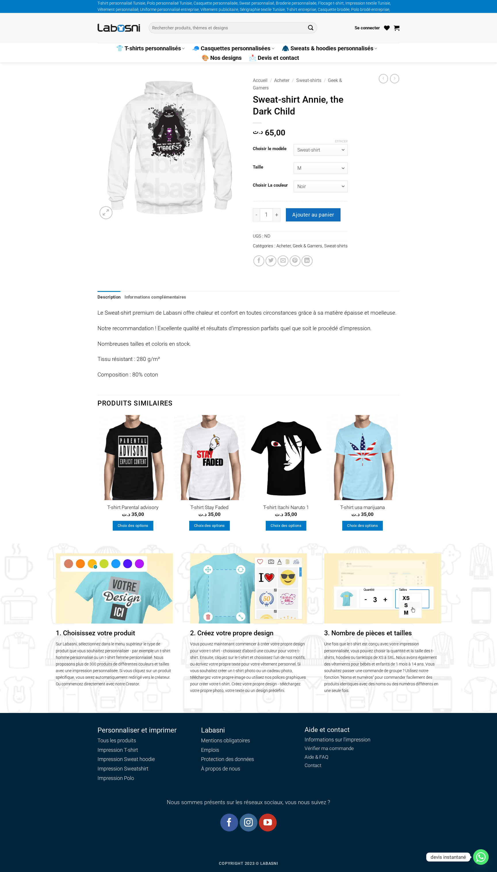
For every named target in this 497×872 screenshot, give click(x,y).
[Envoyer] (310, 27)
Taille (258, 167)
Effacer (341, 141)
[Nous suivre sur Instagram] (248, 822)
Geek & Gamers (307, 245)
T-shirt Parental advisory (132, 507)
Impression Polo (116, 778)
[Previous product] (394, 78)
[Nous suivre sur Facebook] (229, 822)
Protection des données (227, 759)
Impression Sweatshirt (123, 769)
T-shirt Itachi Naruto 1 (286, 507)
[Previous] (97, 478)
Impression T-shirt (118, 750)
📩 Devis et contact (274, 57)
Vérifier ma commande (329, 748)
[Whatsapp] (481, 857)
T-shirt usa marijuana (362, 507)
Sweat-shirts (308, 80)
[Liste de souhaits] (387, 28)
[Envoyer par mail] (283, 260)
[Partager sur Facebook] (258, 260)
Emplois (210, 750)
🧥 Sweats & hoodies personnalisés (327, 48)
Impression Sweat (118, 759)
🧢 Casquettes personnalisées (231, 48)
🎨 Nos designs (222, 57)
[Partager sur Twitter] (270, 260)
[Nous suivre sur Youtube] (267, 822)
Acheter (281, 80)
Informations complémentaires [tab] (155, 297)
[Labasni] (119, 28)
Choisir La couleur (270, 185)
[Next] (397, 478)
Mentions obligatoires (225, 740)
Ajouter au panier (313, 215)
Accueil (260, 80)
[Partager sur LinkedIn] (306, 260)
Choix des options (133, 525)
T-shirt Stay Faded (209, 507)
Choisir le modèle (269, 149)
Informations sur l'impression (337, 740)
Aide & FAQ (316, 757)
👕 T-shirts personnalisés (148, 48)
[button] (367, 28)
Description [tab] (109, 297)
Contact (313, 765)
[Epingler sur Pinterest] (295, 260)
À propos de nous (220, 769)
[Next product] (383, 78)
